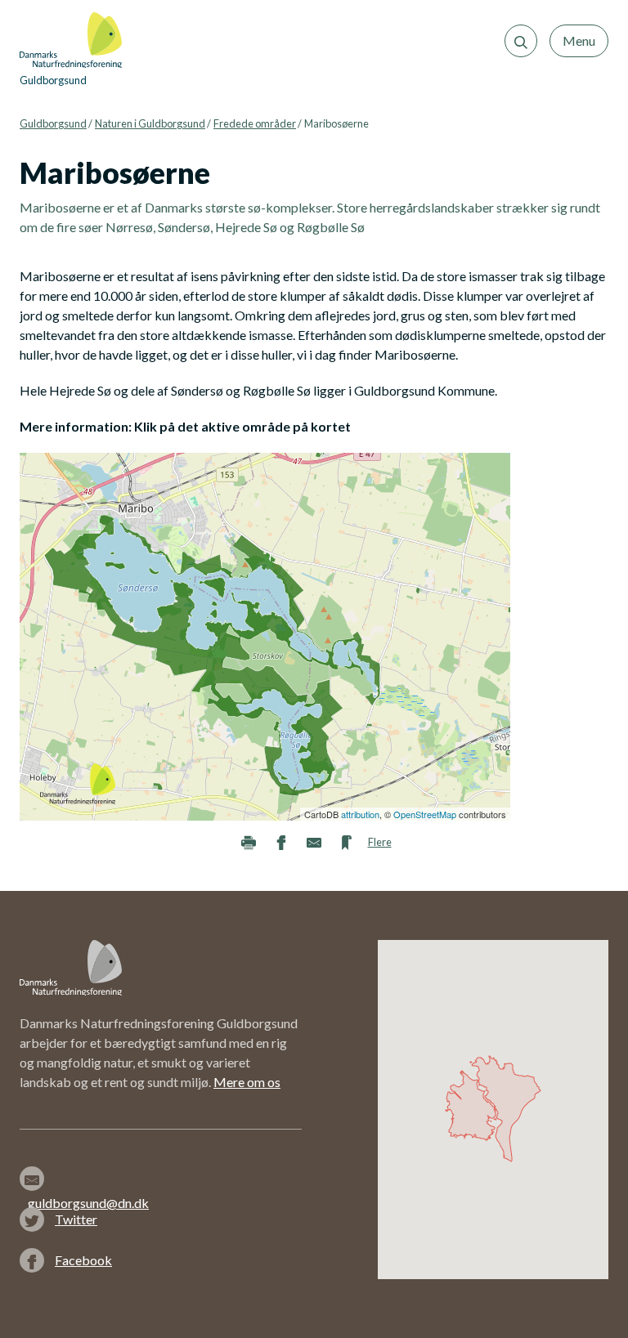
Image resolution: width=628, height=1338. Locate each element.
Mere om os (246, 1082)
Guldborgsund (53, 123)
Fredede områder (254, 123)
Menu (579, 40)
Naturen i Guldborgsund (150, 123)
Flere (380, 841)
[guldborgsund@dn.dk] (90, 1178)
